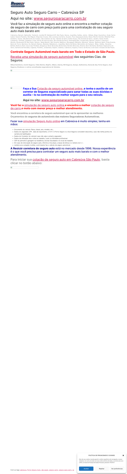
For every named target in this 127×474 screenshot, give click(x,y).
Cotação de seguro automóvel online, (60, 88)
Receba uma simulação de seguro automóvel (42, 57)
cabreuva (23, 470)
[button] (123, 455)
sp (73, 470)
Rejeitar (101, 469)
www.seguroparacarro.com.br (60, 18)
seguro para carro (65, 470)
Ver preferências (117, 469)
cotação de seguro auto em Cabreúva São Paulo (67, 159)
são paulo (44, 470)
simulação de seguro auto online (44, 105)
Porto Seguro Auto (34, 470)
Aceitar (86, 469)
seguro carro (53, 470)
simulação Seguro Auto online (41, 121)
